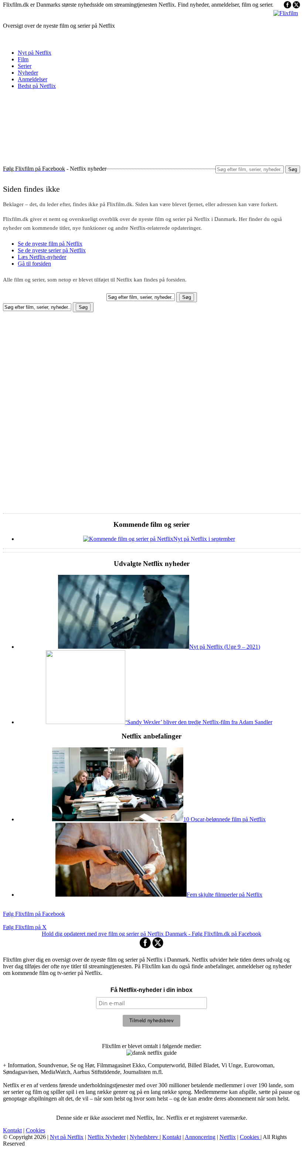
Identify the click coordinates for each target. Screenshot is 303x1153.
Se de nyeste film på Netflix (50, 244)
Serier (24, 66)
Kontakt (12, 1130)
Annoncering (200, 1137)
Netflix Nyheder (107, 1137)
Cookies (35, 1130)
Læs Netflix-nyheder (42, 257)
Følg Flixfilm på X (25, 927)
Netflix (227, 1137)
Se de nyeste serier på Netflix (52, 250)
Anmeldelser (32, 79)
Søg (292, 169)
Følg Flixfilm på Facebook (34, 914)
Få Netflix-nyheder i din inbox (151, 990)
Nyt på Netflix (34, 53)
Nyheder (28, 72)
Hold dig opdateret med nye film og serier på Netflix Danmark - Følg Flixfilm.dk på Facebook (151, 934)
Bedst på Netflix (37, 86)
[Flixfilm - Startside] (285, 13)
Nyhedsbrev (145, 1137)
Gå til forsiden (34, 263)
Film (23, 59)
